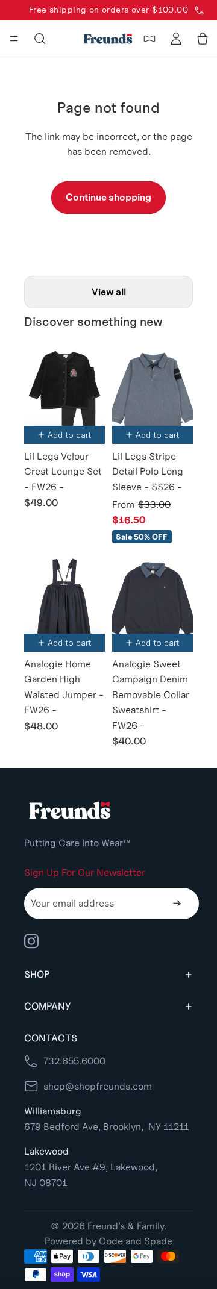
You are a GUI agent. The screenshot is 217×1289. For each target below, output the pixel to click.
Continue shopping (108, 197)
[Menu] (14, 38)
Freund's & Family (125, 1226)
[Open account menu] (176, 38)
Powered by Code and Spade (108, 1241)
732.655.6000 (74, 1061)
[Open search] (40, 38)
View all (109, 292)
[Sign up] (177, 903)
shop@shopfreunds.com (97, 1086)
